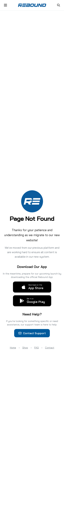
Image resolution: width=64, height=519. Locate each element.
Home (13, 347)
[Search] (58, 5)
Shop (25, 347)
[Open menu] (5, 5)
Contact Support (34, 333)
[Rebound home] (32, 5)
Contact (49, 347)
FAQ (36, 347)
